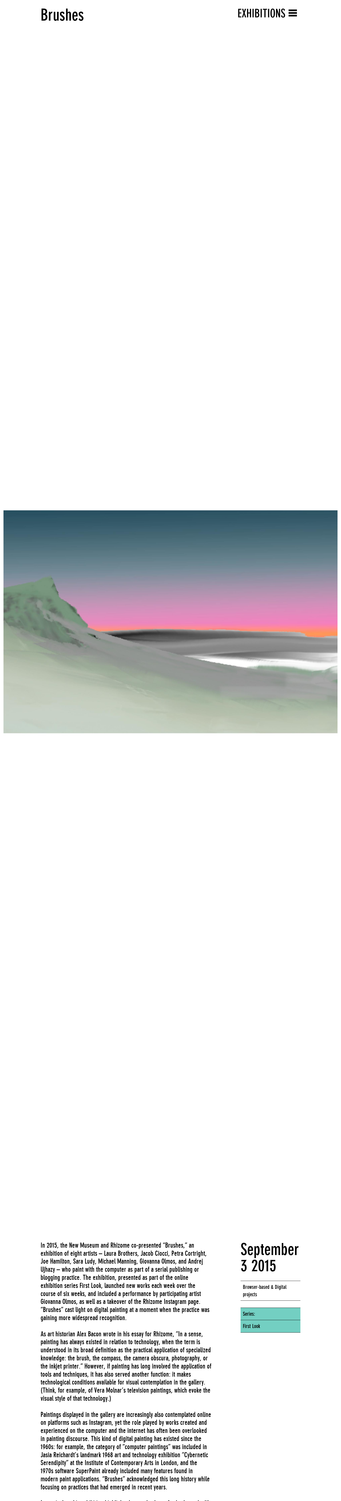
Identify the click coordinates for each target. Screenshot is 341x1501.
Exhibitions (261, 13)
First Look (251, 1326)
